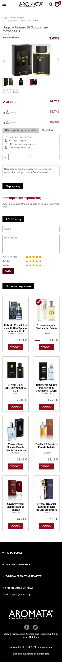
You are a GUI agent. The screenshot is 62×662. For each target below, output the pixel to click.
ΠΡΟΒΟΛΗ (15, 347)
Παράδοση (48, 130)
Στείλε (8, 271)
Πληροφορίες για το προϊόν (20, 130)
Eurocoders (43, 653)
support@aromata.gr (20, 594)
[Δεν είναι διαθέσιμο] (5, 112)
